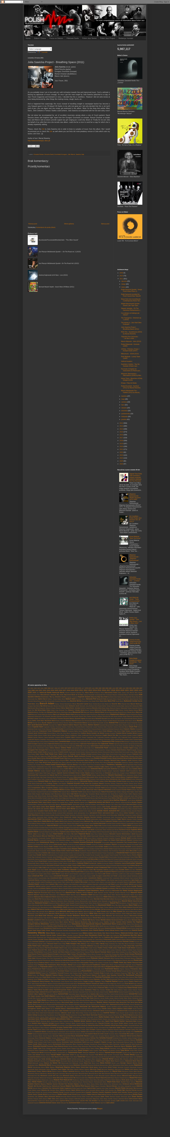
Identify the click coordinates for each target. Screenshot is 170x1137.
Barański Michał (75, 701)
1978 (86, 688)
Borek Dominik (118, 716)
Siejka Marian (128, 998)
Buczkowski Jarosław (103, 722)
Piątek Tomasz (71, 954)
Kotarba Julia (46, 853)
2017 (121, 438)
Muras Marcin (127, 920)
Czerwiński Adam (64, 741)
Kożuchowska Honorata (116, 857)
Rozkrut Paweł (32, 985)
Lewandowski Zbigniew (95, 878)
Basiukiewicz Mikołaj (70, 704)
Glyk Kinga (36, 777)
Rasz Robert (138, 977)
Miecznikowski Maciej (42, 911)
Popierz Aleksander (119, 964)
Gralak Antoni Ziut (85, 783)
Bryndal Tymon (37, 722)
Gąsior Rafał (42, 773)
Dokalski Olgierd (128, 747)
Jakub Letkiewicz (115, 802)
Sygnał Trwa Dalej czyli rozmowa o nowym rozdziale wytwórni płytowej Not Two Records (135, 477)
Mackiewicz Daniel (84, 890)
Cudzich (134, 735)
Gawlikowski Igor (66, 771)
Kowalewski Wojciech (135, 853)
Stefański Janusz (79, 1021)
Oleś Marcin (138, 935)
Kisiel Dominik (58, 834)
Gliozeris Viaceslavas (115, 775)
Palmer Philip (61, 943)
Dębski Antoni (95, 745)
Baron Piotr (111, 701)
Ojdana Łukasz (88, 933)
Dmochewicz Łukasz (43, 747)
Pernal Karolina (47, 952)
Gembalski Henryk (74, 773)
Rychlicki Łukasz (48, 989)
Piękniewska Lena (99, 956)
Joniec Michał (119, 813)
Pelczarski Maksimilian (58, 950)
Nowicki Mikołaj (109, 930)
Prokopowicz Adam (136, 969)
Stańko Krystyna (104, 1017)
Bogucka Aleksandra (132, 714)
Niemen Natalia (129, 926)
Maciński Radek (72, 890)
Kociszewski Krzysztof (45, 840)
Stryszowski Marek (75, 1025)
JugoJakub (92, 815)
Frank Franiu (90, 764)
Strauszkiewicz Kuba (92, 1023)
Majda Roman (51, 892)
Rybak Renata (132, 987)
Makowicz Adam (86, 895)
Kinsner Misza (41, 834)
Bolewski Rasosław (62, 716)
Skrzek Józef (32, 1004)
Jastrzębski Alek (114, 811)
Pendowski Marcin (92, 950)
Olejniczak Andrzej (127, 933)
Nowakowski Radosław (61, 930)
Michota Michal (138, 909)
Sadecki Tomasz (137, 989)
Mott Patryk (123, 917)
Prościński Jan (53, 971)
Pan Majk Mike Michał (121, 943)
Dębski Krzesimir (104, 745)
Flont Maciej (103, 762)
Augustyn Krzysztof (72, 697)
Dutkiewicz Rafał (32, 756)
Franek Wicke (82, 764)
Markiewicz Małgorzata (50, 901)
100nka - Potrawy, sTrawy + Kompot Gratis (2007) (130, 350)
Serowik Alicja (32, 998)
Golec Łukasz (45, 779)
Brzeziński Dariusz (58, 722)
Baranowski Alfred (42, 701)
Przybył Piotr (44, 973)
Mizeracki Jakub (100, 915)
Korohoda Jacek (42, 848)
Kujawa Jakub (81, 865)
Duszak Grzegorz (127, 754)
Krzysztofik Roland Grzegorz (105, 861)
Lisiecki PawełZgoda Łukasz (49, 882)
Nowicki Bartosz (98, 930)
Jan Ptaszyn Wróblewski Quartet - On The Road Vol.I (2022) (59, 263)
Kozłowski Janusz (62, 857)
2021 (121, 449)
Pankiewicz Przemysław (135, 943)
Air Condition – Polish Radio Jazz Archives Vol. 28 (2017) (135, 518)
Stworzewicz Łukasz (121, 1025)
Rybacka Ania (122, 987)
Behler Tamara (106, 706)
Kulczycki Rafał (115, 865)
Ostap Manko (99, 939)
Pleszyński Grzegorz (73, 960)
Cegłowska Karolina (49, 727)
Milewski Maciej (73, 913)
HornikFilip (39, 798)
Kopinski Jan (62, 846)
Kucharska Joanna (120, 863)
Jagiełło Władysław (74, 802)
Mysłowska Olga (86, 922)
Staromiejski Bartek (34, 1019)
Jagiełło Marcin (64, 802)
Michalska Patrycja (119, 909)
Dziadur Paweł (89, 758)
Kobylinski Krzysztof (102, 838)
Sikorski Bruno (67, 1000)
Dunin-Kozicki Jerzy (115, 754)
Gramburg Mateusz (98, 783)
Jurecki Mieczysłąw (112, 815)
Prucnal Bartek (87, 971)
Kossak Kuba (117, 848)
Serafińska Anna (137, 996)
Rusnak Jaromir (48, 987)
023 (29, 688)
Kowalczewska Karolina (66, 853)
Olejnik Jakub (138, 933)
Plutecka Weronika (127, 960)
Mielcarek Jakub (65, 911)
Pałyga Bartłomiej (110, 943)
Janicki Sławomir (76, 806)
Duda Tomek (49, 754)
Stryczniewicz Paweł (63, 1025)
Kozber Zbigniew (127, 855)
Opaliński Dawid (119, 937)
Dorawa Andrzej (93, 750)
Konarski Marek (132, 842)
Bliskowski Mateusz (89, 712)
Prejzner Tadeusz (125, 969)
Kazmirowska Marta (100, 829)
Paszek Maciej (108, 945)
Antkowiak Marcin (123, 694)
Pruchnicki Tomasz (63, 971)
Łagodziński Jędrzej (34, 886)
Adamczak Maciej (58, 692)
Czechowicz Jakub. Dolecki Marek (113, 739)
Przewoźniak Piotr (126, 971)
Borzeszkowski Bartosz (131, 718)
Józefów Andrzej (59, 815)
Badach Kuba (121, 697)
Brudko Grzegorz (103, 720)
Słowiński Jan (138, 1004)
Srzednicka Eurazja (76, 1015)
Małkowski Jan (126, 897)
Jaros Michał (70, 809)
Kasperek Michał (132, 827)
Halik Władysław (46, 794)
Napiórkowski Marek (109, 924)
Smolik (109, 1006)
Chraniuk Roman (38, 154)
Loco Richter (91, 882)
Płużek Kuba (138, 960)
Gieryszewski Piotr (44, 775)
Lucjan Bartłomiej (73, 884)
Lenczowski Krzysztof (60, 876)
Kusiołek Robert (124, 869)
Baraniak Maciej (32, 701)
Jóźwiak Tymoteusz (70, 815)
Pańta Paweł (32, 946)
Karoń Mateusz (96, 827)
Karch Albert (127, 825)
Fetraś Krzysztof (52, 762)
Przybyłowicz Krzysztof (56, 973)
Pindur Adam (31, 958)
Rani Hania (122, 977)
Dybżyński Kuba (107, 756)
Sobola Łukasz (96, 1008)
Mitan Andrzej (90, 915)
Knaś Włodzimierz (33, 838)
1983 (103, 688)
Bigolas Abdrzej (133, 710)
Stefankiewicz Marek (57, 1021)
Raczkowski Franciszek (134, 975)
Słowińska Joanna (129, 1004)
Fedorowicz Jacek (33, 762)
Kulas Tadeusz (106, 865)
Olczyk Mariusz (115, 933)
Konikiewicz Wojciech (110, 844)
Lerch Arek (79, 876)
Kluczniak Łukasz (85, 836)
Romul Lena (120, 983)
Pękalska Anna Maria (126, 952)
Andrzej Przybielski (89, 694)
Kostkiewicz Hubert (85, 850)
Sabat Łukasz (128, 989)
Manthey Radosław (63, 899)
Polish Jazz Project (107, 38)
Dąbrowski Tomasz (107, 744)
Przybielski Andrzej (34, 973)
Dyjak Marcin (116, 756)
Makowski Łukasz (98, 894)
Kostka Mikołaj (74, 850)
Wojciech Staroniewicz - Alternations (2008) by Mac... (131, 374)
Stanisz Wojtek (44, 1017)
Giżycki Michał (77, 775)
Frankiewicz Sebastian (114, 764)
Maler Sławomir (116, 894)
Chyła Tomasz (125, 731)
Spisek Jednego (32, 1015)
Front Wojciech (32, 766)
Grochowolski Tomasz (62, 785)
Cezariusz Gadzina (61, 727)
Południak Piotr (42, 964)
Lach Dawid (31, 873)
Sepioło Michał (118, 996)
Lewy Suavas (60, 880)
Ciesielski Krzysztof (109, 733)
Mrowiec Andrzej (61, 920)
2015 (121, 432)
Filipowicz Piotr (70, 762)
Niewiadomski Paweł (50, 928)
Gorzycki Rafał (43, 781)
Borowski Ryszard (101, 718)
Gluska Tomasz (138, 775)
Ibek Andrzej (80, 798)
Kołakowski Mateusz (125, 840)
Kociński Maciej (33, 840)
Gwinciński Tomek (76, 791)
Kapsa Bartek (89, 825)
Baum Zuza (101, 704)
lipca (123, 405)
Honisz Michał (32, 798)
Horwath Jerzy (46, 798)
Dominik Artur (84, 750)
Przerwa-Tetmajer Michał (113, 971)
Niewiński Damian (61, 928)
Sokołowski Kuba (122, 1010)
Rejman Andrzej (88, 979)
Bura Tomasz (84, 725)
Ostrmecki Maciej (121, 939)
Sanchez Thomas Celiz (135, 992)
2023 (121, 455)
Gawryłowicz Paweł (33, 773)
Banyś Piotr (120, 699)
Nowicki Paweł (119, 930)
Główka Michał (103, 777)
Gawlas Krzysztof (46, 771)
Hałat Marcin (74, 794)
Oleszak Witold (83, 935)
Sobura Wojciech (117, 1008)
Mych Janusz (63, 922)
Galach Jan (113, 766)
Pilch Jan (117, 956)
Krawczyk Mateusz (54, 859)
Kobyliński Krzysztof (114, 838)
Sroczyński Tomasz (64, 1015)
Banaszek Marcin (112, 699)
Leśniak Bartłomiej (132, 876)
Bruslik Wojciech (112, 720)
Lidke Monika (110, 880)
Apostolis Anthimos (34, 697)
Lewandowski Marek (81, 878)
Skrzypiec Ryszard (85, 1004)
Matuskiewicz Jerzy (124, 903)
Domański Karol (66, 750)
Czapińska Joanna (45, 739)
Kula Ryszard (98, 865)
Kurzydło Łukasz (114, 869)
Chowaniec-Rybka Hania (75, 731)
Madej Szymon (128, 890)
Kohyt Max (55, 840)
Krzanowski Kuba (81, 861)
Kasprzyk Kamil (37, 829)
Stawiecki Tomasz (124, 1019)
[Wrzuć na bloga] (31, 146)
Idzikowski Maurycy (89, 798)
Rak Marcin (82, 977)
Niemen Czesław (120, 926)
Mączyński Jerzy (94, 907)
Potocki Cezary (63, 969)
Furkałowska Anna (42, 766)
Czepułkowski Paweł (33, 741)
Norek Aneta (78, 928)
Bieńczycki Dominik (101, 710)
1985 (110, 688)
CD (137, 725)
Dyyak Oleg (63, 758)
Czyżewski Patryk (85, 741)
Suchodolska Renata (92, 1027)
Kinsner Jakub (32, 834)
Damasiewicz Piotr (108, 741)
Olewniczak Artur (41, 937)
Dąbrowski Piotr (96, 743)
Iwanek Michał (39, 800)
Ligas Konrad (118, 880)
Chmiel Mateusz (46, 729)
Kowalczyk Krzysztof (79, 853)
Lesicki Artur (106, 876)
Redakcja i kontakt (126, 38)
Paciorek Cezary (128, 941)
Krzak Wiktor (71, 861)
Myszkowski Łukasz (97, 922)
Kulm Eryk (59, 867)
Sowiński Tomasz (109, 1013)
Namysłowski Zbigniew (93, 924)
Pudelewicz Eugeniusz (120, 973)
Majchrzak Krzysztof (40, 892)
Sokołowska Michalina (86, 1010)
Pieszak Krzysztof (37, 956)
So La (52, 1008)
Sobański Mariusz (60, 1008)
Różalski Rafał (40, 985)
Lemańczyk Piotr (37, 876)
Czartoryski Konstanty (78, 739)
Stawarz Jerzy (107, 1019)
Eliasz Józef (69, 760)
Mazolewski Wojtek (104, 905)
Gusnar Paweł (126, 789)
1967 (52, 688)
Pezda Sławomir (95, 952)
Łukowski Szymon (101, 888)
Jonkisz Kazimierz (129, 813)
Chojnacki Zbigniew (129, 729)
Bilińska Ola (37, 712)
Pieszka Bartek (47, 956)
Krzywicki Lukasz (128, 861)
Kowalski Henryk (90, 855)
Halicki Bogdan (36, 794)
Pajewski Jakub (42, 943)
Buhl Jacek (31, 725)
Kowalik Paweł (32, 855)
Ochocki (68, 933)
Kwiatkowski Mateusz (136, 871)
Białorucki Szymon (115, 708)
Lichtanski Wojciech (88, 880)
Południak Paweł (32, 964)
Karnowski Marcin (75, 827)
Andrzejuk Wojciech (111, 694)
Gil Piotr (60, 775)
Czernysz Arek (53, 741)
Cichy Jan (59, 733)
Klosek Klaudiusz (75, 836)
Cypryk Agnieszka (49, 737)
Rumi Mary (112, 985)
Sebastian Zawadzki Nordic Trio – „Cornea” (135, 579)
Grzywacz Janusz (46, 789)
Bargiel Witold (96, 701)
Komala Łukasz (59, 842)
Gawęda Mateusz (34, 771)
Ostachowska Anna (81, 939)
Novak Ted (96, 928)
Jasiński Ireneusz (73, 811)
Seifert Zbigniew (50, 996)
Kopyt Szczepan (81, 846)
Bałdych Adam (71, 699)
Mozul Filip (139, 917)
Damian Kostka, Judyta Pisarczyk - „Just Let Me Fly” (135, 641)
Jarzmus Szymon (62, 811)
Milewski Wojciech (84, 913)
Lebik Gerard (106, 873)
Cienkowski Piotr (75, 733)
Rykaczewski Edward (78, 989)
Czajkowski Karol (126, 737)
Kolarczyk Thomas (84, 840)
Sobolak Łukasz (107, 1008)
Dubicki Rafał (118, 752)
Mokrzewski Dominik (135, 915)
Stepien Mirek (101, 1021)
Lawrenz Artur (90, 873)
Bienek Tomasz (89, 710)
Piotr (48, 958)
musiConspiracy (43, 922)
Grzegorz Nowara (64, 787)
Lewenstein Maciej (33, 880)
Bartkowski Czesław (131, 701)
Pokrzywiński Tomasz (87, 962)
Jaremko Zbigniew (49, 808)
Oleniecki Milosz (62, 935)
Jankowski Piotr (137, 806)
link (43, 129)
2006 (60, 690)
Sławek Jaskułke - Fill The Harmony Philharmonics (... (131, 309)
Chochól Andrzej (68, 729)
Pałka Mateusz (81, 943)
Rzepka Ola (109, 989)
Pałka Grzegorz (71, 943)
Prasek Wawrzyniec (87, 969)
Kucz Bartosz (35, 865)
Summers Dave (137, 1027)
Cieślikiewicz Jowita (75, 735)
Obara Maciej (50, 933)
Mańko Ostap (73, 899)
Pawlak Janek (67, 947)
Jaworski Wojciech (137, 811)
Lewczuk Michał (137, 878)
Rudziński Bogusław (102, 985)
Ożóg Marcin (86, 941)
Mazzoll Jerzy (84, 907)
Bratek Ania (80, 720)
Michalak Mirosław (77, 909)
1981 (96, 688)
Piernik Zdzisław (129, 954)
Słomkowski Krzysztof (116, 1004)
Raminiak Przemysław (102, 977)
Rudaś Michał (92, 985)
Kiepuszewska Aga (106, 831)
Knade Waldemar (137, 836)
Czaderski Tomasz (80, 737)
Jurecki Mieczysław (100, 815)
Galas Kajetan (121, 766)
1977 (83, 688)
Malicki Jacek (134, 894)
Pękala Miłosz (115, 952)
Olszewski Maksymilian (74, 937)
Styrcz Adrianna (45, 1027)
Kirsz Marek (49, 834)
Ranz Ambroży (130, 977)
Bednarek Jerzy (84, 706)
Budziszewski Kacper (125, 722)
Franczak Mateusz (72, 764)
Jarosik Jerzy (86, 808)
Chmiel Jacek (37, 729)
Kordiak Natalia (103, 846)
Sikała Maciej (41, 1000)
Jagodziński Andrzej (95, 802)
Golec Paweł (53, 779)
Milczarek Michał (54, 913)
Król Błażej (101, 859)
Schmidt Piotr (133, 994)
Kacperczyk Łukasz (70, 817)
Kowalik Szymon (42, 855)
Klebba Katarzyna (103, 834)
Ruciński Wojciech (83, 985)
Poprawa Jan (36, 966)
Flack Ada (78, 762)
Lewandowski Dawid (69, 878)
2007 (64, 690)
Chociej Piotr (87, 729)
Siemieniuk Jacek (137, 998)
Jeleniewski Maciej (39, 813)
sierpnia (124, 408)
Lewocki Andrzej (50, 880)
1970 (59, 688)
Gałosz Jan (48, 768)
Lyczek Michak (119, 884)
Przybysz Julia (68, 973)
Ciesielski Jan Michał (97, 733)
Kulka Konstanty (51, 867)
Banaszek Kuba (101, 699)
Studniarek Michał (109, 1025)
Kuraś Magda (32, 869)
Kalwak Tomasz (45, 823)
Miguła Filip (109, 911)
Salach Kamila (104, 992)
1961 (31, 688)
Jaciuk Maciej (131, 800)
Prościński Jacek (44, 971)
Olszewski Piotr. (85, 937)
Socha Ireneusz (137, 1008)
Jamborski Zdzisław (90, 804)
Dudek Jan (66, 754)
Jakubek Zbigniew (136, 802)
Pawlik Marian (122, 947)
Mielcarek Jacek (54, 911)
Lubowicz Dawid (33, 884)
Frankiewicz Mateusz (100, 764)
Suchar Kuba (67, 1027)
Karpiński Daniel (112, 827)
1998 (29, 690)
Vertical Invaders (126, 361)
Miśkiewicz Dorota (52, 915)
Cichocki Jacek (32, 733)
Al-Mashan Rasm (99, 692)
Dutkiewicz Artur (137, 754)
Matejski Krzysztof (75, 903)
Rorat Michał (128, 983)
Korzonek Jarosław (88, 848)
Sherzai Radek (61, 998)
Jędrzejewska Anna (83, 813)
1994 (130, 688)
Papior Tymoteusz (55, 945)
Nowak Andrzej (121, 928)
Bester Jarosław (75, 708)
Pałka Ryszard (91, 943)
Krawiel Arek (83, 859)
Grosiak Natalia (73, 785)
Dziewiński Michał (122, 758)
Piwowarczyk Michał (61, 960)
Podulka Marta (65, 962)
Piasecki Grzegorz (53, 954)
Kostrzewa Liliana (96, 850)
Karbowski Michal (117, 825)
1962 (35, 688)
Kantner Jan (43, 825)
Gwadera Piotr (56, 791)
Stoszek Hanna (80, 1023)
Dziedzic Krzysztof (100, 758)
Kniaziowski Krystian (45, 838)
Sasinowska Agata (73, 994)
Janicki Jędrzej (55, 807)
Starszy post (105, 224)
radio (40, 977)
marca (123, 287)
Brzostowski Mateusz (81, 722)
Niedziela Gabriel (52, 926)
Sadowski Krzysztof (46, 992)
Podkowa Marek (44, 962)
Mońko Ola (50, 917)
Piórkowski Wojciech (130, 958)
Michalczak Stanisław (89, 909)
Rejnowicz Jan (98, 979)
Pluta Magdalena (117, 960)
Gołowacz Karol (94, 779)
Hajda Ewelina (117, 791)
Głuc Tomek (111, 777)
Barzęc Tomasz (59, 704)
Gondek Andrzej (126, 779)
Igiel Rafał (98, 798)
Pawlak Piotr (84, 947)
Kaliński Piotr (122, 821)
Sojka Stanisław (64, 1010)
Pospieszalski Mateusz (127, 966)
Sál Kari (91, 992)
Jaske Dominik (92, 811)
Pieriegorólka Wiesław (118, 954)
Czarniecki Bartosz (66, 739)
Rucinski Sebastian (71, 985)
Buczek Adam (92, 722)
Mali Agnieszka (125, 894)
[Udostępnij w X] (33, 146)
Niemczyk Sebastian (109, 926)
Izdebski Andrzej (86, 800)
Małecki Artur (99, 897)
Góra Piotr (77, 781)
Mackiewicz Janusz (97, 890)
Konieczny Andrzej (73, 844)
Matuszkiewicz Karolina (50, 905)
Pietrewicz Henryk (68, 956)
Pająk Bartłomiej (32, 943)
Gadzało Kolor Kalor (81, 766)
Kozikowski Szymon (40, 857)
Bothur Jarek (36, 720)
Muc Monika (70, 920)
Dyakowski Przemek (85, 756)
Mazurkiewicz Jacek (60, 907)
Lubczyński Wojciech (123, 882)
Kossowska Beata (45, 850)
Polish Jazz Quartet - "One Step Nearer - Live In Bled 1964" (135, 620)
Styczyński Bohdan (133, 1025)
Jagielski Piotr (56, 802)
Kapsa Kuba (98, 825)
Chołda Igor (35, 731)
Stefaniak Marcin (45, 1021)
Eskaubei (106, 760)
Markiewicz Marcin (62, 901)
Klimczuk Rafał (46, 836)
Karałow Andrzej (107, 825)
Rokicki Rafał (39, 983)
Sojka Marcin (55, 1010)
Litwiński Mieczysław (81, 882)
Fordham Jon (31, 764)
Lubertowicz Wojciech (135, 882)
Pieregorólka (107, 954)
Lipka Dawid (135, 880)
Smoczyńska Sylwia (73, 1006)
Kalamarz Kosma (132, 819)
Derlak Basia (86, 745)
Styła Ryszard (36, 1027)
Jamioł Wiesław (100, 804)
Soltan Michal (35, 1013)
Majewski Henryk (81, 892)
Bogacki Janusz (105, 714)
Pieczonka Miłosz (81, 954)
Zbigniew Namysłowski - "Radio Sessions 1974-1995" (135, 496)
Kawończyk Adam (79, 829)
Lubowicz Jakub (44, 884)
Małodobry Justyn (136, 897)
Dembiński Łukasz (41, 745)
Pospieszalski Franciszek (84, 966)
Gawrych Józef (124, 771)
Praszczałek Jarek (99, 969)
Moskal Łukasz (115, 917)
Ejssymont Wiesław (49, 760)
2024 (121, 458)
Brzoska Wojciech (69, 722)
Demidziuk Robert (63, 745)
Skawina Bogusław (122, 1000)
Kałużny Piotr (70, 823)
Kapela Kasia (72, 825)
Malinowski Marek (50, 897)
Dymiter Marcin (36, 758)
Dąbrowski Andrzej (53, 743)
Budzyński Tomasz (137, 722)
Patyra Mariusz (40, 947)
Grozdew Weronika (83, 785)
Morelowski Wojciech (87, 917)
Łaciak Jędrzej (128, 884)
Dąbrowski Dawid (65, 743)
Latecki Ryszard (73, 873)
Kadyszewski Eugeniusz (110, 819)
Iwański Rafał (56, 800)
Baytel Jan (108, 704)
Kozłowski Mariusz (93, 857)
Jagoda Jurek (84, 802)
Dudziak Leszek (75, 754)
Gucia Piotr (78, 789)
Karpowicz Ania (121, 827)
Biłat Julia (44, 712)
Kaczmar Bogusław (83, 817)
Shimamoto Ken (71, 998)
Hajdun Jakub (134, 791)
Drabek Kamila (42, 752)
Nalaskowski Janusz (65, 924)
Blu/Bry (115, 712)
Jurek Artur (121, 815)
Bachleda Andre (112, 697)
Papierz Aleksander (43, 945)
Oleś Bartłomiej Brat (126, 935)
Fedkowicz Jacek (125, 760)
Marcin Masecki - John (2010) (131, 341)
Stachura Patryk (117, 1015)
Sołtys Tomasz (84, 1013)
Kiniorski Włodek (137, 831)
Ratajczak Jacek (32, 979)
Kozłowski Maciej (83, 857)
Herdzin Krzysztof (80, 796)
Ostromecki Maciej (131, 939)
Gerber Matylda (85, 773)
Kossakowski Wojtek (34, 850)
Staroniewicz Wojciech (48, 1019)
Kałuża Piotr (62, 823)
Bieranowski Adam (113, 710)
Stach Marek (86, 1015)
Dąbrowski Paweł (85, 743)
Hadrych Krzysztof (107, 791)
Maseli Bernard (137, 901)
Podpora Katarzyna (55, 962)
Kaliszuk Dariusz (36, 823)
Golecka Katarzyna (63, 779)
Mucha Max (86, 920)
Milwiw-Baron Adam (103, 913)
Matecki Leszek (64, 903)
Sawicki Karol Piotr (104, 994)
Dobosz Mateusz (55, 747)
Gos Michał (52, 781)
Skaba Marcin (112, 1000)
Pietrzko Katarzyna (79, 956)
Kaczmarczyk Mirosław (135, 817)
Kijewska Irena (117, 831)
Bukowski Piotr (53, 725)
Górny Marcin (130, 781)
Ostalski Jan (91, 939)
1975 (76, 688)
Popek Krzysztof (87, 964)
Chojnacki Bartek (96, 729)
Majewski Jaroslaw (103, 892)
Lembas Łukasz (48, 876)
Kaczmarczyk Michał (121, 817)
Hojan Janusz (108, 796)
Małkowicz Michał (117, 897)
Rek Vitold (106, 979)
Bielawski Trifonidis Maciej (76, 710)
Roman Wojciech (48, 983)
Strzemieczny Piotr (98, 1025)
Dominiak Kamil (75, 750)
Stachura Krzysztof (107, 1015)
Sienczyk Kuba (32, 1000)
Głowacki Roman (61, 777)
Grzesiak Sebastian (88, 787)
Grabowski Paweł (41, 783)
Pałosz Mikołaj (100, 943)
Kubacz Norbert (53, 863)
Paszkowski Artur (118, 945)
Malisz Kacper (69, 897)
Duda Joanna (138, 752)
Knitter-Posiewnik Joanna (69, 838)
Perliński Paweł (131, 950)
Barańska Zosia (65, 701)
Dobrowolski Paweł (101, 748)
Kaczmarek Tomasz (73, 819)
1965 (45, 688)
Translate (44, 52)
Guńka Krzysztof (116, 789)
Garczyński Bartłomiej (110, 768)
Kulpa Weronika (67, 867)
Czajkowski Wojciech (34, 739)
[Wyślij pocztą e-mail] (29, 146)
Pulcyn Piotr (35, 975)
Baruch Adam (47, 703)
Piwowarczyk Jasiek (48, 960)
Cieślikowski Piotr (87, 735)
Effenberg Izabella (37, 760)
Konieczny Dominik (85, 844)
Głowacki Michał (51, 777)
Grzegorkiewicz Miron (38, 787)
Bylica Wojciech (123, 725)
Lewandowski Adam (56, 878)
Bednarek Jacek (74, 706)
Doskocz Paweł (126, 750)
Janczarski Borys (131, 804)
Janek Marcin (36, 806)
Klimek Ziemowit (56, 836)
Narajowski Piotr (121, 924)
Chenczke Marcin (123, 727)
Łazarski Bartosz (77, 886)
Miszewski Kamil (33, 915)
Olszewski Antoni (61, 937)
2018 (121, 440)
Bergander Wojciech (45, 708)
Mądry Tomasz (104, 907)
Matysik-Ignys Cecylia (85, 905)
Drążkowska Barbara (96, 752)
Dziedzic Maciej (111, 758)
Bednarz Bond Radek (95, 706)
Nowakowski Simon (74, 930)
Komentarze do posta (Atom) (45, 227)
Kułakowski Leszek (92, 867)
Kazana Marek (89, 829)
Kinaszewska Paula (127, 831)
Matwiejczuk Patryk (63, 905)
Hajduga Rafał (126, 791)
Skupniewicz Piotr (96, 1004)
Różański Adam (50, 985)
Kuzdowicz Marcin (89, 871)
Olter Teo (101, 937)
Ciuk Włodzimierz (97, 735)
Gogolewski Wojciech (132, 777)
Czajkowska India (115, 737)
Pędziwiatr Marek (105, 952)
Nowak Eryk (139, 928)
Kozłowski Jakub (51, 857)
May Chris (95, 905)
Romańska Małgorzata (110, 983)
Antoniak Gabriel (133, 694)
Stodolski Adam (36, 1023)
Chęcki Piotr (133, 727)
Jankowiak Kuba (116, 806)
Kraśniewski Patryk (128, 857)
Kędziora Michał (55, 831)
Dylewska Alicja (133, 756)
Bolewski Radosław (50, 716)
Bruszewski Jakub (123, 720)
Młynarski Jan (110, 915)
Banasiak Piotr (91, 699)
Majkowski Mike (44, 894)
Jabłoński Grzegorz (97, 800)
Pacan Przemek (117, 941)
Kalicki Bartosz (68, 821)
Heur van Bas (99, 796)
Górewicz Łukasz (98, 781)
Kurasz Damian (137, 867)
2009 (121, 273)
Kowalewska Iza (111, 853)
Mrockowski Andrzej (51, 920)
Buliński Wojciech (74, 725)
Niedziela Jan (72, 926)
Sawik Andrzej (114, 994)
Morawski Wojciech (74, 917)
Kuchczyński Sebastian (134, 863)
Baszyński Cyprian (82, 704)
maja (123, 399)
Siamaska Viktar (81, 998)
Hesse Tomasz (90, 796)
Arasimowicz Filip (46, 697)
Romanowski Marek (71, 983)
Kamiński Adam (88, 823)
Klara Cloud (94, 834)
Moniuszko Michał (33, 917)
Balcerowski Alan (32, 699)
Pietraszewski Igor (57, 956)
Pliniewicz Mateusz (97, 960)
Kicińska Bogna (75, 831)
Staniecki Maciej (127, 1015)
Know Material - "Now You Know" (135, 537)
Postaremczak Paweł (38, 969)
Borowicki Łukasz (33, 718)
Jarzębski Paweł (43, 811)
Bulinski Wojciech (63, 725)
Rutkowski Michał (93, 987)
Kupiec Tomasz (128, 867)
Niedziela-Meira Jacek (96, 926)
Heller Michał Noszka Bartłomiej (43, 796)
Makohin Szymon (76, 894)
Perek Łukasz (111, 950)
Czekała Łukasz (128, 739)
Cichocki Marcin (51, 733)
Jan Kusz (108, 804)
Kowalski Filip (81, 855)
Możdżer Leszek (33, 920)
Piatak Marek (63, 954)
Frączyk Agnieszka (128, 764)
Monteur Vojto (42, 917)
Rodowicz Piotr (49, 981)
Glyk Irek (30, 777)
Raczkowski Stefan (33, 977)
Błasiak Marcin (131, 712)
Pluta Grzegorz (107, 960)
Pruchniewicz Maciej (75, 971)
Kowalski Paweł (108, 855)
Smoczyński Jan (85, 1006)
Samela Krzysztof (124, 992)
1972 (65, 688)
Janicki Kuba (66, 806)
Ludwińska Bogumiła (92, 884)
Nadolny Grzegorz (109, 922)
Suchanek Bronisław (56, 1027)
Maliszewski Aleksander (80, 897)
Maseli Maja (31, 903)
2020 (121, 446)
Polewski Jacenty (108, 962)
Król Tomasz (114, 859)
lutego (123, 284)
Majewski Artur (71, 892)
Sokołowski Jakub (98, 1010)
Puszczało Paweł (80, 975)
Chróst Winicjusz (107, 731)
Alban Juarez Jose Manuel (126, 692)
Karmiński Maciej (54, 827)
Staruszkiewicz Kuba (63, 1019)
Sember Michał (70, 996)
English (91, 760)
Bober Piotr (89, 714)
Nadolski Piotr (131, 922)
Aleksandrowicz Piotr (34, 694)
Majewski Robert (136, 892)
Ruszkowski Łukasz (59, 987)
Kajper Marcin (121, 819)
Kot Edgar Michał (37, 853)
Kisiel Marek (67, 834)
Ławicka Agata (67, 886)
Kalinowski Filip (88, 821)
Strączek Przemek (104, 1023)
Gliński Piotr (104, 775)
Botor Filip (44, 720)
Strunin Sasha (39, 1025)
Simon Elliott (75, 1000)
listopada (124, 416)
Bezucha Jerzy (96, 708)
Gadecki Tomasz (62, 767)
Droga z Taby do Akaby (129, 383)
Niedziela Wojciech (82, 926)
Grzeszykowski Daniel (124, 787)
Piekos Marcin (91, 954)
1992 (123, 688)
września (124, 411)
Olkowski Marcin (51, 937)
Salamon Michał (113, 992)
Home (28, 38)
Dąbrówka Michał (119, 743)
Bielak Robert (46, 710)
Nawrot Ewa (130, 924)
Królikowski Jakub (131, 859)
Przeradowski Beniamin (98, 971)
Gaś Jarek (129, 768)
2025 (121, 461)
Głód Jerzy (70, 777)
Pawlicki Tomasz (103, 947)
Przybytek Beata (98, 973)
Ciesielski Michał (131, 733)
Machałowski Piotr (131, 888)
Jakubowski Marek (66, 804)
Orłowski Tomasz (32, 939)
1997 (140, 688)
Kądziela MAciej (136, 829)
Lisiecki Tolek (61, 882)
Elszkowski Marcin (83, 760)
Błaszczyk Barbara (47, 714)
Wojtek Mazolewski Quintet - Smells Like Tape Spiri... (130, 304)
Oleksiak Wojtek (51, 935)
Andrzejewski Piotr (100, 694)
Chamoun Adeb (102, 727)
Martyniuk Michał (116, 901)
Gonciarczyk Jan (115, 779)
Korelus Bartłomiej (137, 846)
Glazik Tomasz (86, 775)
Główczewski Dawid (79, 777)
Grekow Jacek (133, 783)
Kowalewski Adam (123, 853)
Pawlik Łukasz (112, 947)
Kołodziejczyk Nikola (47, 842)
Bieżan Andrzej (123, 710)
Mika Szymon (117, 911)
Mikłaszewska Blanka (136, 911)
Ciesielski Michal (121, 733)
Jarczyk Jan (31, 808)
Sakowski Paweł (83, 992)
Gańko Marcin (68, 768)
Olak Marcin (106, 933)
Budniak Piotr (113, 723)
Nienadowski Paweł (37, 928)
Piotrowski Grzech (97, 958)
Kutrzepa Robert (70, 871)
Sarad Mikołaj (53, 994)
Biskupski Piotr (51, 712)
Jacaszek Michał (108, 800)
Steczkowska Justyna (136, 1019)
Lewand (35, 878)
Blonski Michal (109, 712)
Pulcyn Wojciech (46, 975)
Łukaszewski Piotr (89, 888)
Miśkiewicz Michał (79, 915)
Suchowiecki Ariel (104, 1027)
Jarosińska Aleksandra (96, 808)
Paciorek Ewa (138, 941)
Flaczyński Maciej (87, 762)
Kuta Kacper (37, 871)
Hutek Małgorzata (64, 798)
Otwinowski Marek (65, 941)
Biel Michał (38, 710)
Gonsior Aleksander (136, 779)
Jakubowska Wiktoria (54, 804)
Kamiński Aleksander (99, 823)
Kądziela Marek (33, 832)
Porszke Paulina (57, 966)
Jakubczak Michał (126, 802)
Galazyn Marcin (130, 766)
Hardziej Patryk (123, 794)
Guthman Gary (135, 789)
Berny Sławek (65, 708)
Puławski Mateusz (57, 975)
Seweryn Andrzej (52, 998)
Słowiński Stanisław (35, 1006)
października (125, 414)
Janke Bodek (106, 806)
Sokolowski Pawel (74, 1010)
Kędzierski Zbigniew (44, 831)
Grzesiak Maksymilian (75, 787)
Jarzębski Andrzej (137, 808)
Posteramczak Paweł (52, 969)
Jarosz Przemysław (110, 809)
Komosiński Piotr (122, 842)
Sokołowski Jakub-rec (110, 1010)
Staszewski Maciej (85, 1019)
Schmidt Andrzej (123, 994)
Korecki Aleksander (113, 846)
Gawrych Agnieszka (113, 771)
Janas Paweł (122, 804)
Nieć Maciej (43, 926)
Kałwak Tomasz (79, 823)
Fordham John (138, 762)
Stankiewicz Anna (54, 1017)
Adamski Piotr (80, 692)
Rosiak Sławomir (137, 983)
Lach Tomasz (39, 873)
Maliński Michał (61, 897)
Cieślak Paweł (56, 735)
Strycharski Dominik (50, 1025)
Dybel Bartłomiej (96, 756)
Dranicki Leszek (63, 752)
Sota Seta (100, 1013)
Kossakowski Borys (136, 848)
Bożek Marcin (51, 720)
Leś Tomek (114, 876)
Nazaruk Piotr (138, 924)
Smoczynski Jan (61, 1006)
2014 (121, 429)
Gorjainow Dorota (33, 781)
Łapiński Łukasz (45, 886)
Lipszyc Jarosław (35, 882)
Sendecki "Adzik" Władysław (96, 996)
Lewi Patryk (42, 880)
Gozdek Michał (69, 781)
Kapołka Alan (81, 825)
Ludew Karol (82, 884)
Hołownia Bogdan (118, 796)
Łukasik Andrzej (67, 888)
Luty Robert (111, 884)
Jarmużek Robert (60, 808)
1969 (55, 688)
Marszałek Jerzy (106, 901)
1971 (62, 688)
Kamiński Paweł (110, 823)
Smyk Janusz (45, 1008)
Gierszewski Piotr (33, 775)
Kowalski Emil (72, 855)
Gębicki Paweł (94, 773)
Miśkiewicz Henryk (65, 915)
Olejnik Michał (32, 935)
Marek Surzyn (132, 899)
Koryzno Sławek (77, 849)
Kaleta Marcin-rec (48, 821)
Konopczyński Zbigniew (124, 844)
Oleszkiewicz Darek (95, 935)
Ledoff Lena (122, 873)
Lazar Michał (98, 873)
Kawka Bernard (69, 829)
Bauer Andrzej (93, 704)
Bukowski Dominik (42, 725)
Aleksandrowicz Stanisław (48, 694)
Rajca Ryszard (74, 977)
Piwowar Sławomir (37, 960)
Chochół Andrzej (78, 729)
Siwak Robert (94, 1000)
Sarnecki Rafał (63, 994)
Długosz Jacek (32, 747)
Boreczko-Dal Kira (108, 716)
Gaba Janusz (52, 766)
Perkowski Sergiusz (121, 950)
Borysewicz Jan (119, 718)
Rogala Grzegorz (88, 981)
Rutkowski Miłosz (103, 987)
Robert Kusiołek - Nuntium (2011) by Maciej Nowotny (131, 387)
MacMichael (108, 890)
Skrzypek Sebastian (74, 1004)
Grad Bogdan (62, 783)
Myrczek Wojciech (74, 922)
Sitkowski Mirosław (85, 1000)
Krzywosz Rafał (138, 861)
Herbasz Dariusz (68, 796)
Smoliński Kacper (116, 1006)
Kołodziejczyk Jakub (33, 842)
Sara (48, 994)
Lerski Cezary (87, 876)
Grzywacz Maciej (58, 789)
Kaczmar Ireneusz (96, 817)
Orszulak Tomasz (43, 939)
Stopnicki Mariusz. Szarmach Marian (65, 1023)
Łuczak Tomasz (137, 886)
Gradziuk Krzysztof (73, 783)
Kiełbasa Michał (96, 831)
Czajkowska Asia (91, 737)
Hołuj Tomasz (138, 796)
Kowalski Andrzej (63, 855)
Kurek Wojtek (57, 869)
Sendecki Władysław (80, 996)
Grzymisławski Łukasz (34, 789)
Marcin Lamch (89, 899)
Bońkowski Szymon (77, 716)
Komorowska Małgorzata (109, 842)
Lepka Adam (72, 876)
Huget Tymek (54, 798)
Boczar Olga (96, 714)
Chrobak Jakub (97, 731)
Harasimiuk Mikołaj (94, 794)
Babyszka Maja (95, 697)
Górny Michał (138, 781)
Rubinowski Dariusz (60, 985)
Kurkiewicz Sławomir (69, 869)
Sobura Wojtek (127, 1008)
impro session (124, 798)
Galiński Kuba (40, 768)
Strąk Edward (114, 1023)
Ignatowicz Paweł (107, 798)
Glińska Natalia (96, 775)
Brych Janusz (133, 720)
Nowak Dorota (131, 928)
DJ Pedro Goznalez (122, 745)
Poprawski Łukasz (46, 967)
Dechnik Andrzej (137, 743)
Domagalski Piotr (33, 750)
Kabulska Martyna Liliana (55, 817)
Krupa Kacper (43, 861)
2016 (121, 435)
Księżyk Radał (44, 863)
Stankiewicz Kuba (66, 1017)
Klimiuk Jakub (65, 836)
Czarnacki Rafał (55, 739)
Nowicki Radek (137, 930)
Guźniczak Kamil (47, 791)
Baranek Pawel (137, 699)
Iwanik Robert (47, 800)
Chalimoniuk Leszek (91, 727)
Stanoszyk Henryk (92, 1017)
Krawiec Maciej (65, 859)
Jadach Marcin (46, 802)
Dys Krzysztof (54, 758)
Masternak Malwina (54, 903)
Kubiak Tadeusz (63, 863)
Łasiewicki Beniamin (56, 886)
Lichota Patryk (78, 880)
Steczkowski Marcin (34, 1021)
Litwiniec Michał (69, 882)
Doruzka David (49, 154)
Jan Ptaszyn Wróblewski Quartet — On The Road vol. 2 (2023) (60, 252)
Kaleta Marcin (37, 821)
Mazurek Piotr (36, 907)
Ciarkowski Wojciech (136, 731)
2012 (121, 423)
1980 (93, 688)
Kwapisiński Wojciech (110, 871)
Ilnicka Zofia (115, 798)
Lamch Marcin (55, 873)
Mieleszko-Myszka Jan (90, 911)
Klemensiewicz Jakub (128, 834)
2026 (121, 464)
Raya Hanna (61, 979)
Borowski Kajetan (80, 718)
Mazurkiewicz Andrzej (47, 907)
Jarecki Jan (39, 808)
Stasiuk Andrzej (75, 1019)
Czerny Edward (44, 741)
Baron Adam (103, 701)
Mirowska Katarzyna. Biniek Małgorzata (121, 913)
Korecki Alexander (125, 846)
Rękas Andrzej (125, 979)
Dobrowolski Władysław (115, 747)
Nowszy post (32, 224)
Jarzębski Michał (32, 811)
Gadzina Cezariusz (94, 766)
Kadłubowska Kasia (96, 819)
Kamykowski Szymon (133, 823)
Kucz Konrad (42, 865)
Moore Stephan (59, 918)
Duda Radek (31, 754)
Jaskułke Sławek (102, 811)
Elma (74, 760)
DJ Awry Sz (113, 745)
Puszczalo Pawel (69, 975)
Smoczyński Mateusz (98, 1006)
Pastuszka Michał (99, 945)
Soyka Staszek (120, 1013)
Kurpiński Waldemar (83, 869)
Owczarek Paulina (76, 941)
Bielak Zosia (54, 710)
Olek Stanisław (41, 935)
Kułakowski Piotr (105, 867)
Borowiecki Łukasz (44, 718)
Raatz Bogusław (112, 975)
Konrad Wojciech (44, 846)
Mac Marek (122, 888)
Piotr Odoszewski (55, 958)
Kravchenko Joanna (33, 859)
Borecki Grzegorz (97, 716)
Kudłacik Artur (63, 865)
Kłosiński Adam (119, 836)
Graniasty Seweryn (110, 783)
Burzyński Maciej (104, 725)
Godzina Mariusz (120, 777)
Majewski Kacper (125, 892)
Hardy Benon (114, 794)
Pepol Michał (102, 950)
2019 (121, 443)
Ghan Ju (101, 773)
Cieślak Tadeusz (65, 735)
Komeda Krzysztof (79, 842)
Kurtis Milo (92, 869)
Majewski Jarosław (114, 892)
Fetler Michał (43, 762)
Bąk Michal (36, 706)
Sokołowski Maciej (133, 1010)
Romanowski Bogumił (59, 983)
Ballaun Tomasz (52, 699)
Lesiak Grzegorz (96, 876)
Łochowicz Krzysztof (95, 886)
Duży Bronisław (52, 756)
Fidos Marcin (62, 762)
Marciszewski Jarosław (121, 899)
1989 (120, 688)
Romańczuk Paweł (97, 983)
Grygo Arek (124, 785)
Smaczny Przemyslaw (48, 1006)
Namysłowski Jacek (78, 924)
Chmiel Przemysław (57, 729)
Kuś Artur (132, 869)
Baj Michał (139, 697)
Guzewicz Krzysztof (36, 791)
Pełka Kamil (68, 950)
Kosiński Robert (99, 848)
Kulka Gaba (42, 867)
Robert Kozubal (134, 979)
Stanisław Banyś (137, 1015)
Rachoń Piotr (121, 975)
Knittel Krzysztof (56, 838)
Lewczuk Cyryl (128, 878)
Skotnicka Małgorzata (89, 1002)
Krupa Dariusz (34, 861)
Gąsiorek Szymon (62, 773)
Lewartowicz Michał (118, 878)
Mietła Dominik (101, 911)
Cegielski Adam (37, 727)
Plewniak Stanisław (86, 960)
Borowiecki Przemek (56, 718)
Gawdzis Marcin (137, 768)
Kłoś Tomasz (128, 836)
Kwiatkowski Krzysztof (123, 871)
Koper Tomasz (53, 846)
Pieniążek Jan (100, 954)
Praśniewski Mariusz (112, 969)
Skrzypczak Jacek (41, 1004)
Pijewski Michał (109, 956)
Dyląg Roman (124, 756)
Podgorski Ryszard (33, 962)
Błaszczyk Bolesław (59, 714)
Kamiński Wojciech (121, 823)
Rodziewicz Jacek (59, 981)
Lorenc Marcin (100, 882)
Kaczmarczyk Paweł (35, 819)
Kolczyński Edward (97, 840)
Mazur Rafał (133, 905)
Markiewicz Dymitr (38, 901)
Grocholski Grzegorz (60, 154)
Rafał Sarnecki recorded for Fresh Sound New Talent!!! (131, 295)
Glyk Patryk (43, 777)
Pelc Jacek (47, 950)
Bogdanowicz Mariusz (117, 714)
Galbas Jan (139, 766)
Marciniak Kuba (98, 899)
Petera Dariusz (65, 952)
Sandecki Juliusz (33, 994)
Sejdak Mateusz (60, 996)
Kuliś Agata (34, 867)
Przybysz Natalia (77, 973)
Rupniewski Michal (120, 985)
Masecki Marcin (127, 901)
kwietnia (124, 396)
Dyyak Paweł (71, 758)
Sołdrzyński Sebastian (53, 1013)
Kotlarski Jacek (55, 853)
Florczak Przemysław (114, 762)
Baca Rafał (104, 697)
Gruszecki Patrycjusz (115, 785)
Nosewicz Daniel (88, 928)
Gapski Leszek (85, 768)
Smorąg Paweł (138, 1006)
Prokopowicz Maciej (33, 971)
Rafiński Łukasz (65, 977)
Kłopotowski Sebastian (98, 836)
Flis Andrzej (96, 762)
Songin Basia (93, 1013)
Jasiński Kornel (83, 811)
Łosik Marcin (105, 886)
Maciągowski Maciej (52, 890)
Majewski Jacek (92, 892)
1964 (42, 688)
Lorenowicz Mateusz (110, 882)
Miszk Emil (42, 915)
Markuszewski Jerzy (85, 901)
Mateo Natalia (93, 903)
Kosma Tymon (108, 848)
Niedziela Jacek (62, 926)
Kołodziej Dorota (137, 840)
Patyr (33, 947)
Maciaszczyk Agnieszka (39, 890)
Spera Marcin (138, 1013)
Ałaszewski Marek (69, 694)
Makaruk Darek (65, 894)
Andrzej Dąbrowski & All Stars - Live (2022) (53, 275)
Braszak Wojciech (71, 720)
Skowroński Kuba (113, 1002)
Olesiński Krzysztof (72, 935)
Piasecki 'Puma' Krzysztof (39, 954)
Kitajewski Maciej (84, 834)
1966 (48, 688)
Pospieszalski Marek (113, 967)
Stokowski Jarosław (48, 1023)
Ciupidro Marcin (107, 735)
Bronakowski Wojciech (91, 720)
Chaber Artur (71, 727)
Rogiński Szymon (123, 981)
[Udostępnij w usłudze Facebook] (36, 146)
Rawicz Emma (53, 979)
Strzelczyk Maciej (86, 1025)
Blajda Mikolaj (68, 712)
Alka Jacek (60, 694)
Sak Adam (75, 992)
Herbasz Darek (57, 796)
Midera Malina (32, 911)
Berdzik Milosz (35, 708)
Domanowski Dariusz (54, 750)
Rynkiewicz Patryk (91, 989)
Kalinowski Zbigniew (99, 821)
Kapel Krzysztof (63, 825)
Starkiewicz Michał (136, 1017)
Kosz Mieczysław (131, 850)
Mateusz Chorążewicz (103, 903)
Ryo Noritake (101, 989)
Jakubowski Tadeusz (78, 804)
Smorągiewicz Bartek (34, 1008)
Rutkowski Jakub (71, 987)
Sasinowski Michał (85, 994)
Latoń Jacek (82, 873)
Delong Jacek (32, 745)
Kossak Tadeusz (126, 848)
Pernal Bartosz (38, 952)
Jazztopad (31, 813)
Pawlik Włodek (131, 947)
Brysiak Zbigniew (47, 722)
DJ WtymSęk (138, 745)
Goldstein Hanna (36, 779)
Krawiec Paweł (75, 859)
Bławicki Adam (70, 714)
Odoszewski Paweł (76, 933)
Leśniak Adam (122, 876)
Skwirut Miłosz (106, 1004)
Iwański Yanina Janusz (68, 800)
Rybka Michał (38, 989)
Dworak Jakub (73, 756)
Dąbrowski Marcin (75, 743)
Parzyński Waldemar (86, 945)
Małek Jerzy (108, 897)
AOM (140, 695)
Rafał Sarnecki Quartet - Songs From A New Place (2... (131, 290)
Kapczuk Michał (52, 825)
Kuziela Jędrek (99, 871)
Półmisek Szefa (73, 38)
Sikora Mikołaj (50, 1000)
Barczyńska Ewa (86, 701)
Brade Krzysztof (60, 720)
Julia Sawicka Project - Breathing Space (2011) (130, 328)
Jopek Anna (138, 813)
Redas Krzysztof (79, 979)
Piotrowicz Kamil (73, 958)
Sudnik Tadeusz (121, 1027)
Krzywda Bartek (118, 861)
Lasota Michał (64, 873)
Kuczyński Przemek (53, 865)
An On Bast (79, 694)
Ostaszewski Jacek (109, 939)
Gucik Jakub (86, 789)
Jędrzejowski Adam (108, 813)
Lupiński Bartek (102, 884)
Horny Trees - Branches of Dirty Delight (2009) (131, 379)
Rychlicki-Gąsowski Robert (62, 989)
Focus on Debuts (56, 38)
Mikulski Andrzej (43, 913)
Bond (69, 716)
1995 (134, 688)
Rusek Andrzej (130, 985)
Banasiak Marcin (81, 699)
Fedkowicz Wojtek (137, 760)
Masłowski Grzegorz (42, 903)
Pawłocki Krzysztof (38, 950)
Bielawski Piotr (63, 710)
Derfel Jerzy (72, 745)
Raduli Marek (46, 977)
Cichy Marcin (66, 733)
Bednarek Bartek (64, 706)
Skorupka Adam (78, 1002)
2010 (121, 276)
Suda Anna (112, 1027)
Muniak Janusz (106, 920)
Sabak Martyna (118, 989)
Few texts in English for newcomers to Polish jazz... (131, 370)
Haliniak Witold (66, 794)
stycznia (124, 281)
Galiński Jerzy (32, 768)
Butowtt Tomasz (114, 725)
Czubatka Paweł (75, 741)
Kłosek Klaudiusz (110, 836)
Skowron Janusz (102, 1002)
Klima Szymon (37, 836)
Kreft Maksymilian (92, 859)
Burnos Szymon (93, 725)
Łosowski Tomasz (115, 886)
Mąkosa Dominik (113, 907)
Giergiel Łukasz (124, 773)
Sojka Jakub (47, 1010)
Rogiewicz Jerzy (100, 981)
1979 (89, 688)
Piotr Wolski (64, 958)
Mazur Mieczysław (123, 905)
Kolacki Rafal (74, 840)
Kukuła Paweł (90, 865)
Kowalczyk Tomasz (101, 853)
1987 (116, 688)
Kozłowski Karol (73, 857)
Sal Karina (96, 992)
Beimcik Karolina (116, 706)
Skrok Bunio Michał (136, 1002)
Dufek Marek (106, 754)
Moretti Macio (97, 917)
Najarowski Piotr (54, 924)
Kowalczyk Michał (90, 853)
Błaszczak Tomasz (36, 714)
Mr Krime (42, 920)
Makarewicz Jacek (54, 894)
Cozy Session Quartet (125, 735)
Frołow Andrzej (138, 764)
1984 (106, 688)
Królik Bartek (122, 859)
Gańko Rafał (77, 768)
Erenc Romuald (98, 760)
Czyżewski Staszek (96, 741)
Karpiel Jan (104, 827)
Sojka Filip (40, 1010)
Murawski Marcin (137, 920)
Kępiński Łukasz (65, 831)
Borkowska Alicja (137, 716)
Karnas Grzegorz (64, 827)
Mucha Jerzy (78, 920)
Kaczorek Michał (84, 819)
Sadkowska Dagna (33, 992)
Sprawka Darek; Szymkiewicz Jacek (48, 1015)
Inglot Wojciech (132, 798)
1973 (69, 688)
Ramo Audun (114, 977)
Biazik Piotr (31, 710)
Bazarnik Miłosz (116, 704)
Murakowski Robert (117, 920)
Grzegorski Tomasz (52, 787)
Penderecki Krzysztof (79, 950)
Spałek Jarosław (129, 1013)
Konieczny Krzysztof (97, 844)
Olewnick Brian (32, 937)
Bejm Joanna (125, 706)
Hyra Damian (72, 798)
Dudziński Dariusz (96, 754)
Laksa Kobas (47, 873)
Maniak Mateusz (46, 899)
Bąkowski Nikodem (53, 706)
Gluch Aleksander (128, 775)
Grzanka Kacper (133, 785)
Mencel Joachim (45, 909)
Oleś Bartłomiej (114, 935)
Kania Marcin (35, 825)
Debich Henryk (128, 743)
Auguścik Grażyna (84, 697)
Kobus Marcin (92, 838)
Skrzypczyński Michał (53, 1004)
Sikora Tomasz (59, 1000)
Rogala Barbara (78, 981)
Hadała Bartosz (96, 791)
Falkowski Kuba (115, 760)
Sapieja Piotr (42, 994)
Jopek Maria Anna (33, 815)
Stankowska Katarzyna (80, 1017)
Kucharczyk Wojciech (108, 863)
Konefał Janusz (48, 844)
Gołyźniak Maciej (104, 779)
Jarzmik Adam (52, 811)
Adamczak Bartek (45, 692)
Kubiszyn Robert (83, 863)
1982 (99, 688)
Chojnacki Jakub (118, 729)
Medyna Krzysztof (132, 907)
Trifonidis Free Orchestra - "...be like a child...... (130, 337)
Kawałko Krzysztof (58, 829)
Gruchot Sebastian (95, 785)
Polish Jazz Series (89, 38)
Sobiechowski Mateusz (74, 1008)
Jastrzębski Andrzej (125, 811)
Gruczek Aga (105, 785)
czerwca (124, 402)
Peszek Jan (56, 952)
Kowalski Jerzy (99, 855)
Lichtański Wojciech (100, 880)
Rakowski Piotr (90, 977)
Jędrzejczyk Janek (71, 813)
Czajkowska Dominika (103, 737)
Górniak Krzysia (121, 781)
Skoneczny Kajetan (55, 1002)
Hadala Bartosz (86, 791)
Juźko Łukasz (32, 817)
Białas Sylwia (105, 708)
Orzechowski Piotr (55, 939)
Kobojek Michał (82, 838)
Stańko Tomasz (125, 1017)
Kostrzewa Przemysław (118, 850)
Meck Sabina (123, 907)
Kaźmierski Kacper (125, 829)
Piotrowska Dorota (85, 958)
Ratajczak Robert (43, 979)
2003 (48, 690)
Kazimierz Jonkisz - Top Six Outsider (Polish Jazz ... (130, 365)
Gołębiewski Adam (84, 779)
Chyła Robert (117, 731)
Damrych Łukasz (129, 741)
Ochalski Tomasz (60, 933)
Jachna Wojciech (120, 800)
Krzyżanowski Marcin (34, 863)
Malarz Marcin (107, 894)
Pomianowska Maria (54, 964)
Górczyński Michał (86, 781)
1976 (79, 688)
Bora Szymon (88, 716)
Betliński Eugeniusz (86, 708)
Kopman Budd (71, 846)
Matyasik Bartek (74, 905)
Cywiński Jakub (70, 737)
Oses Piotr (65, 939)
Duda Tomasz (40, 754)
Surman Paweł (32, 1029)
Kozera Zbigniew (137, 855)
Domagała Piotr (43, 750)
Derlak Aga (79, 745)
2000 (36, 690)
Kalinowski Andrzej (78, 821)
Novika (102, 928)
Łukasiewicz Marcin (56, 888)
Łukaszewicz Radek (78, 888)
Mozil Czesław (131, 917)
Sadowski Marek (67, 992)
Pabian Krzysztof (96, 941)
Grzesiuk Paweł (100, 787)
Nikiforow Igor (71, 928)
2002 (44, 690)
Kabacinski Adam (42, 817)
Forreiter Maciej (40, 764)
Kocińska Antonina (136, 838)
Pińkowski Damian (41, 958)
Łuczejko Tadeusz (33, 888)
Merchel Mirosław (55, 909)
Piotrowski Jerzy (109, 958)
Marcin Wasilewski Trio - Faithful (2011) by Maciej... (131, 391)
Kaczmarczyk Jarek (108, 817)
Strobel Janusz (123, 1023)
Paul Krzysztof (49, 947)
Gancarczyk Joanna (58, 768)
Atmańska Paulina (60, 697)
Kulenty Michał (134, 865)
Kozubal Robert (104, 857)
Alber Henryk (138, 692)
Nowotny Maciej (36, 932)
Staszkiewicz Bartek (96, 1019)
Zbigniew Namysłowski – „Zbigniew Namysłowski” (134, 557)
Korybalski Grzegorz (53, 848)
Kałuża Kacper (55, 823)
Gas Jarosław (121, 768)
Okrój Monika (97, 933)
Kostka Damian (56, 850)
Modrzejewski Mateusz (122, 915)
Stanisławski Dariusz (34, 1017)
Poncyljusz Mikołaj (66, 964)
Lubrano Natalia (63, 884)
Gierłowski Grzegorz (136, 773)
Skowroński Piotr (124, 1002)
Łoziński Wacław (126, 886)
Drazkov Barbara (85, 752)
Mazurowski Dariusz (73, 907)
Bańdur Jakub (129, 699)
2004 (52, 690)
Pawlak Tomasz (92, 947)
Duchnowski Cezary (128, 752)
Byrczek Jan (132, 725)
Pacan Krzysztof (107, 941)
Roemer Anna (69, 981)
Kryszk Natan (63, 861)
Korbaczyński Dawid (92, 846)
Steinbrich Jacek (91, 1021)
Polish (116, 962)
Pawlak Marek (76, 947)
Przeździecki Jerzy (137, 971)
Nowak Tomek (50, 930)
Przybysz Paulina (88, 973)
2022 (121, 452)
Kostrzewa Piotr (107, 850)
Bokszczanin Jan (39, 716)
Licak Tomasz (68, 880)
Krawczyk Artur (44, 859)
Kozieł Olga (31, 857)
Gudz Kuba (93, 789)
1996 (137, 688)
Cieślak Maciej (47, 735)
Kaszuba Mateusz (47, 829)
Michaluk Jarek (129, 909)
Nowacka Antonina (110, 928)
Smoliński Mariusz (127, 1006)
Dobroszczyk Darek (77, 747)
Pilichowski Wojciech (126, 956)
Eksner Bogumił (60, 760)
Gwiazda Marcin (65, 791)
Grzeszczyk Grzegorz (111, 787)
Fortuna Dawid (50, 764)
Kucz (29, 865)
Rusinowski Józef (39, 987)
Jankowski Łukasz (126, 806)
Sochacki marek (32, 1010)
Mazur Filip (115, 905)
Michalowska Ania (109, 909)
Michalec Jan (99, 909)
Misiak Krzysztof (137, 913)
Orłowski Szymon (136, 937)
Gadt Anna (71, 766)
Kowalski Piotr (117, 855)
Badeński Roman (131, 697)
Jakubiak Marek (32, 804)
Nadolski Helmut (121, 922)
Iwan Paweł (31, 800)
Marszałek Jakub (96, 901)
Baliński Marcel (42, 699)
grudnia (124, 419)
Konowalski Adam (137, 844)
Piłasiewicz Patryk (137, 956)
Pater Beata (127, 945)
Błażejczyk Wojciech (80, 714)
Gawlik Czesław (56, 771)
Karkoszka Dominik (33, 827)
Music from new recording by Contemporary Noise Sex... (131, 300)
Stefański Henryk (68, 1021)
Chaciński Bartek (80, 727)
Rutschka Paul (113, 987)
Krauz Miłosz (138, 857)
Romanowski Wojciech (84, 983)
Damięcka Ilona (119, 741)
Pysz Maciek (102, 975)
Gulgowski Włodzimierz (104, 789)
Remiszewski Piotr (115, 979)
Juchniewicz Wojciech (82, 815)
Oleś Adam (106, 935)
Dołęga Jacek (138, 747)
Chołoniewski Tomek (45, 731)
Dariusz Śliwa (138, 741)
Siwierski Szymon (103, 1000)
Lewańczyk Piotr (107, 878)
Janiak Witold (45, 806)
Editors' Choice (40, 38)
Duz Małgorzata (42, 756)
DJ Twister (132, 745)
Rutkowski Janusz (82, 987)
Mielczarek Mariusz (77, 911)
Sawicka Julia (80, 154)
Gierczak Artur (116, 773)
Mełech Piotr (35, 909)
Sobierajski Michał (86, 1008)
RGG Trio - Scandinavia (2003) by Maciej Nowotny (131, 333)
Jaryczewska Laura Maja (124, 808)
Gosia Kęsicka (60, 781)
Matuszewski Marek (37, 905)
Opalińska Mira (108, 937)
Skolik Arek (36, 1002)
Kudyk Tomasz (72, 865)
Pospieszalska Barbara (69, 966)
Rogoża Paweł (133, 981)
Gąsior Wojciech (51, 773)
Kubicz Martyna (72, 863)
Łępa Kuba (85, 886)
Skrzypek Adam (63, 1004)
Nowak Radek (41, 930)
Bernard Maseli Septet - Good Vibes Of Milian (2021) (56, 287)
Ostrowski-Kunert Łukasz (52, 941)
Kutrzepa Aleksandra (58, 871)
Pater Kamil (135, 945)
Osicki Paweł (72, 939)
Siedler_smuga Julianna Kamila (114, 998)
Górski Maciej (32, 783)
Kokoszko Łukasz (64, 840)
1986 (113, 688)
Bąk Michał (43, 706)
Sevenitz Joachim (41, 998)
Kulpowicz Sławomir (79, 867)
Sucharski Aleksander (79, 1027)
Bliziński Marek (99, 712)
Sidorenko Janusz (99, 998)
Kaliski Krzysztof (130, 821)
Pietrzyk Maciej (89, 956)
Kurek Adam (40, 869)
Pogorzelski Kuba (75, 962)
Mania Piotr (38, 899)
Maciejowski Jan (63, 890)
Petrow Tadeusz (85, 952)
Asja (53, 697)
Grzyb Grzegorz (136, 787)
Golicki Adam (73, 779)
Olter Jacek (94, 937)
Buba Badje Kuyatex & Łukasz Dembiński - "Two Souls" (135, 661)
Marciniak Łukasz (109, 899)
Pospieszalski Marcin (98, 966)
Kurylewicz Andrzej (102, 869)
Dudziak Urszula (86, 754)
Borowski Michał (90, 718)
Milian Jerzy (93, 913)
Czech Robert (89, 739)
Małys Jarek (31, 899)
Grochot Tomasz (50, 785)
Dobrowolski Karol (89, 747)
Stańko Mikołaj (114, 1017)
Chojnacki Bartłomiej (107, 729)
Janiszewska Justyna (95, 806)
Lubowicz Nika (53, 884)
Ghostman (108, 773)
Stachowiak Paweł (96, 1015)
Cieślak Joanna (37, 735)
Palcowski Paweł (52, 943)
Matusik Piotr (114, 903)
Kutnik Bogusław (46, 871)
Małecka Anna (91, 897)
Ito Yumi (140, 798)
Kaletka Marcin (59, 821)
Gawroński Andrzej (89, 771)
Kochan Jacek (126, 838)
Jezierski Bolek (61, 813)
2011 (121, 279)
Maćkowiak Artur (117, 890)
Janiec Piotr (85, 806)
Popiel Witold (109, 964)
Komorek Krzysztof (93, 842)
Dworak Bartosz (63, 756)
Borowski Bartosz (68, 718)
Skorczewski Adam (67, 1002)
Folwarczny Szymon (127, 762)
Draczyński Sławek (52, 752)
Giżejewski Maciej (68, 775)
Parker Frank (76, 945)
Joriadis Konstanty (44, 815)
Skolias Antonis (132, 1000)
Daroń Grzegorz (33, 743)
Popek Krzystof (76, 964)
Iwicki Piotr (78, 800)
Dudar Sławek (58, 754)
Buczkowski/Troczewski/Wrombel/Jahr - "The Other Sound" (58, 240)
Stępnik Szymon (119, 1021)
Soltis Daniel (43, 1013)
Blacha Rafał (60, 712)
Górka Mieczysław (110, 781)
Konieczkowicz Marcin (60, 844)
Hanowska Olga (83, 794)
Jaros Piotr (79, 808)
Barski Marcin (120, 701)
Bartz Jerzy (35, 704)
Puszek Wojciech (91, 975)
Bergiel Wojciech (56, 708)
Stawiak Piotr (115, 1019)
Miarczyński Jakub (66, 909)
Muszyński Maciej (54, 922)
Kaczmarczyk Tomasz (49, 819)
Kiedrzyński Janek (85, 831)
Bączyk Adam (126, 704)
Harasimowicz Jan (105, 794)
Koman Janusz (68, 842)
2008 (68, 690)
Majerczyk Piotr (60, 892)
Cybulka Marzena (38, 737)
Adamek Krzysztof (70, 692)
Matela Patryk (84, 903)
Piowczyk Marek (119, 958)
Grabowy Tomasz (52, 783)
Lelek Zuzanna (130, 873)
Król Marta (108, 859)
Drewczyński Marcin (108, 752)
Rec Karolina (69, 979)
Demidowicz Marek (52, 745)
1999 (33, 690)
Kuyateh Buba (79, 871)
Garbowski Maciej (97, 769)
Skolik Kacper (45, 1002)
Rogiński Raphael (111, 981)
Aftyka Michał (89, 692)
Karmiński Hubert (44, 827)
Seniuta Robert (109, 996)
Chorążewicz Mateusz (59, 731)
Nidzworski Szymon (34, 926)
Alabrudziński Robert (111, 692)
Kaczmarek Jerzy (62, 819)
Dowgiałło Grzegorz (136, 750)
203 (38, 692)
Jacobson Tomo (36, 802)
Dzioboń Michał (132, 758)
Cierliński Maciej (85, 733)
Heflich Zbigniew (133, 794)
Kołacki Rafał (115, 840)
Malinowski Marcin (39, 897)
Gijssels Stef (53, 775)
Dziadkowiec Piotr (80, 758)
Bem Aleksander (134, 706)
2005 (56, 690)
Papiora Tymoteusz (66, 945)
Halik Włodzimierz (56, 794)
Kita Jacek (74, 834)
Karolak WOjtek (86, 827)
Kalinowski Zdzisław (112, 821)
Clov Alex (115, 735)
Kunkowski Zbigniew (117, 867)
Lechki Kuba (114, 873)
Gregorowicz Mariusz (122, 783)
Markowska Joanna (73, 901)
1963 (38, 688)
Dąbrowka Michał (43, 743)
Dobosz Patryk (66, 748)
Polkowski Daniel (137, 962)
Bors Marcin (111, 718)
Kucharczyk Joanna (95, 863)
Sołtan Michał (76, 1013)
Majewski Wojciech (33, 894)
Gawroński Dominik (101, 771)
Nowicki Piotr (127, 930)
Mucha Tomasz (95, 920)
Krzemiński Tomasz (91, 861)
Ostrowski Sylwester (38, 941)
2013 (121, 426)
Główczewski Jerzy (92, 777)
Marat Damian (81, 899)
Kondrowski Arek (38, 844)
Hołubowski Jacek (129, 796)
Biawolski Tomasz (137, 708)
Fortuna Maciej (61, 764)
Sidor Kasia (89, 998)
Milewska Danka (64, 913)
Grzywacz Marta (69, 789)
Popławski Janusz (130, 964)
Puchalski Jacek (108, 973)
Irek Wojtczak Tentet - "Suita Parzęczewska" (134, 599)
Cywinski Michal (59, 737)
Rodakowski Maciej (38, 981)
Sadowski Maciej (57, 992)
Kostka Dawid (65, 850)
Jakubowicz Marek (42, 804)
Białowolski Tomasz (126, 708)
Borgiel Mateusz (127, 716)
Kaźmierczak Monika (113, 829)
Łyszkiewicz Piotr (113, 888)
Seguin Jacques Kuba (37, 996)
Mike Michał (126, 911)
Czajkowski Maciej (137, 737)
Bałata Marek (61, 699)
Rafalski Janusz (55, 977)
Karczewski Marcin (137, 825)
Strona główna (69, 224)
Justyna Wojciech (137, 815)
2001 (40, 690)
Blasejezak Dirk (78, 712)
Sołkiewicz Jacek (66, 1013)
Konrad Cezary (33, 846)
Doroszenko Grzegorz (104, 750)
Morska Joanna (106, 917)
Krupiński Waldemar (53, 861)
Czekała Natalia (137, 739)
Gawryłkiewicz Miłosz (136, 771)
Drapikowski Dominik (74, 752)
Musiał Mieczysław (33, 922)
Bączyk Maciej (135, 704)
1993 (127, 688)
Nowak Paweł (32, 930)
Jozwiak (52, 815)
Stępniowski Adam (131, 1021)
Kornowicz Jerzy (32, 848)
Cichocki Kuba (42, 733)
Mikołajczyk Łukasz (33, 913)
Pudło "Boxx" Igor (133, 973)
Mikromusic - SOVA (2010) (130, 354)
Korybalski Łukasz (66, 848)
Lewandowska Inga (44, 878)
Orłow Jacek (127, 937)
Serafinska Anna (127, 996)
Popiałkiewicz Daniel (99, 964)
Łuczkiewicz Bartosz (44, 888)
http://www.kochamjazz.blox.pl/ (39, 141)
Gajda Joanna (104, 766)
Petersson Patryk (75, 952)
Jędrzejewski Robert (95, 813)
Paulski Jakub (58, 947)
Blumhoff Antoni (122, 712)
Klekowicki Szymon (115, 834)
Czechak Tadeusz (98, 739)
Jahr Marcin (71, 154)
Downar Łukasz (32, 752)
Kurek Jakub (49, 869)
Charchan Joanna (112, 727)
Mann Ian (54, 899)
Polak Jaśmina (98, 962)
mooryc (67, 917)
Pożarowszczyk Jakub (74, 969)
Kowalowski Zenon (52, 855)
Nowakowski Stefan (87, 930)
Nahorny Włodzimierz (41, 924)
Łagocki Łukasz (137, 884)
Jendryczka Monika (51, 813)
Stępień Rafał (109, 1021)
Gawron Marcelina (77, 771)
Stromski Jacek (133, 1023)
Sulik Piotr (130, 1027)
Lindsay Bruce (127, 880)
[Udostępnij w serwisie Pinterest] (38, 146)
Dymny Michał (45, 758)
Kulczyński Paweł (125, 865)
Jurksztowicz (128, 815)
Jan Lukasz (114, 804)
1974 (72, 688)
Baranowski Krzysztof (54, 701)
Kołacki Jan (106, 840)
